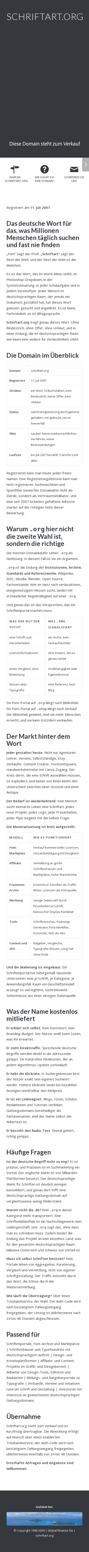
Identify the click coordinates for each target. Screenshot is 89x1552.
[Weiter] (85, 164)
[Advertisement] (44, 82)
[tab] (15, 175)
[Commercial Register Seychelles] (44, 1519)
